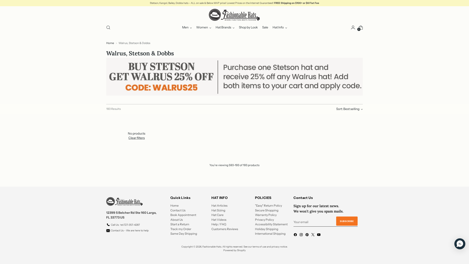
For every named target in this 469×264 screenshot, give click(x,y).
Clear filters (136, 138)
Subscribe (347, 221)
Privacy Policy (264, 219)
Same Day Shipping (183, 233)
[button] (459, 243)
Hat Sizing (218, 210)
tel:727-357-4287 (125, 224)
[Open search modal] (108, 27)
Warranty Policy (266, 215)
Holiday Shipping (266, 229)
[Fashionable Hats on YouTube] (319, 235)
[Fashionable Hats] (234, 14)
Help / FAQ (218, 224)
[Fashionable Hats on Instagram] (301, 235)
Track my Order (180, 229)
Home (110, 43)
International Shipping (270, 233)
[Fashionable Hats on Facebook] (295, 235)
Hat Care (217, 215)
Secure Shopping (266, 210)
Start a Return (179, 224)
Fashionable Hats (211, 246)
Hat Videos (218, 219)
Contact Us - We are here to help (130, 230)
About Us (176, 219)
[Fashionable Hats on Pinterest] (307, 235)
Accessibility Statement (271, 224)
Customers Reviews (224, 229)
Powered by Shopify (234, 250)
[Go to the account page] (353, 27)
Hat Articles (219, 205)
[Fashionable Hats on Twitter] (313, 235)
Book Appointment (183, 215)
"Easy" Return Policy (268, 205)
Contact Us (178, 210)
